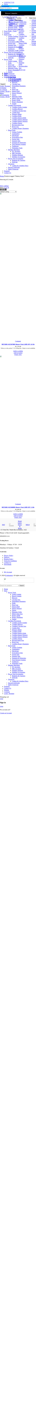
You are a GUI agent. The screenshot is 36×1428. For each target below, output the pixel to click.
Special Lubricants (10, 75)
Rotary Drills (16, 100)
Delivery (7, 557)
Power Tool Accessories (15, 158)
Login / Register (9, 693)
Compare (7, 692)
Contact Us (7, 562)
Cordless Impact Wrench (21, 46)
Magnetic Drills (17, 96)
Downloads (7, 564)
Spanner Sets (16, 141)
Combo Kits (22, 22)
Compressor (22, 24)
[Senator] (11, 524)
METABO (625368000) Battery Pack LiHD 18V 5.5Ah (18, 507)
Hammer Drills (21, 63)
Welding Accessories (18, 157)
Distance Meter (21, 60)
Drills (14, 88)
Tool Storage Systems (19, 144)
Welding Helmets (17, 155)
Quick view (18, 354)
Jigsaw (14, 95)
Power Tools (12, 77)
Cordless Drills (21, 38)
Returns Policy (8, 559)
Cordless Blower (21, 31)
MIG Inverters (16, 153)
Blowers (14, 82)
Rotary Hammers (17, 102)
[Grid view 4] (5, 190)
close (1, 699)
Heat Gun (15, 89)
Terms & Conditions (10, 561)
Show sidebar (4, 186)
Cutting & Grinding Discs (12, 22)
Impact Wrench (17, 93)
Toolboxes (15, 146)
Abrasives (11, 164)
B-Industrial (9, 575)
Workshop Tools (17, 148)
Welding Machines (14, 150)
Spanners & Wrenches (19, 142)
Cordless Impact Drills (23, 42)
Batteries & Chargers (18, 160)
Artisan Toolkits (17, 132)
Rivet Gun (22, 70)
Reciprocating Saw (18, 125)
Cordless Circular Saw (23, 35)
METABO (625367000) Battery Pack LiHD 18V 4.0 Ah (18, 344)
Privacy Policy (8, 555)
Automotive (16, 134)
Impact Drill (16, 91)
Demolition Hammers (19, 86)
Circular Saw (16, 84)
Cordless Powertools (14, 105)
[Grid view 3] (3, 190)
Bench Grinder (16, 80)
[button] (18, 353)
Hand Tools (11, 130)
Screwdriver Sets (17, 137)
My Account (8, 572)
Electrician (15, 135)
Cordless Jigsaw (21, 51)
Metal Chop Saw (17, 98)
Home (2, 176)
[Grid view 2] (1, 190)
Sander (10, 72)
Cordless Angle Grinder (21, 27)
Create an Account (6, 713)
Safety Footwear (9, 73)
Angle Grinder (16, 79)
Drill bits (15, 162)
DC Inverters (16, 151)
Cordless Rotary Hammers (22, 55)
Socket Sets (15, 139)
